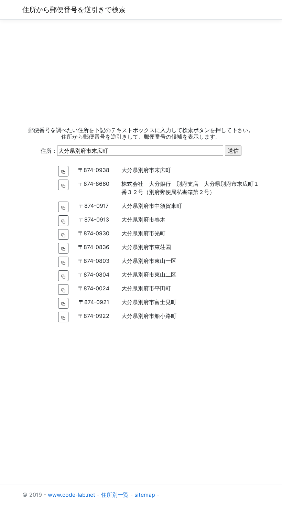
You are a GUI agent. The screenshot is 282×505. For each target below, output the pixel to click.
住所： (49, 150)
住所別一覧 (115, 494)
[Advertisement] (141, 73)
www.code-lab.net (71, 494)
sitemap (144, 494)
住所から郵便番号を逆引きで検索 (74, 10)
